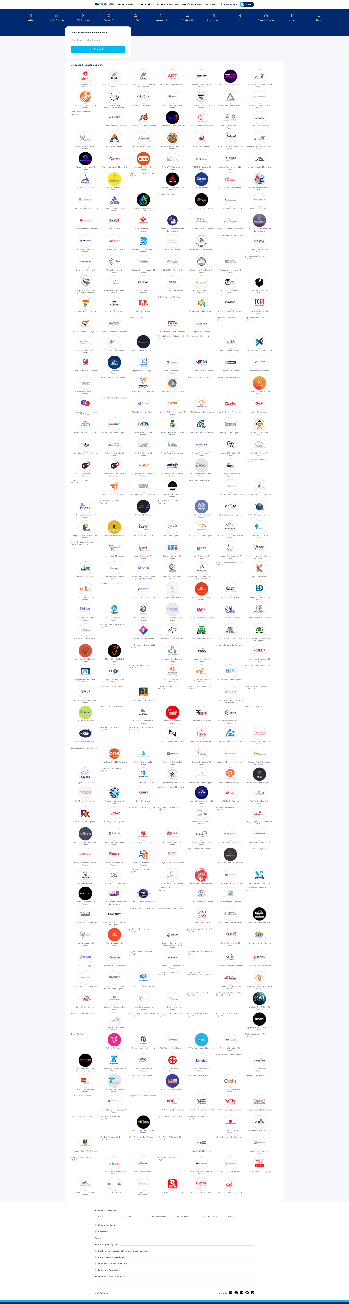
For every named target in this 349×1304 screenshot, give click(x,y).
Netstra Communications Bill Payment (230, 722)
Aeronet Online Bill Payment (143, 146)
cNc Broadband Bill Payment (230, 1192)
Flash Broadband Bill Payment (199, 377)
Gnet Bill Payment (259, 412)
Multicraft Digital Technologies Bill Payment (114, 106)
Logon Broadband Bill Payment (143, 619)
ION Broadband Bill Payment (230, 515)
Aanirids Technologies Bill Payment (230, 127)
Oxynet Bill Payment (85, 782)
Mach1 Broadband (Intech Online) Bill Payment (82, 543)
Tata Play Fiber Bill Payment (230, 84)
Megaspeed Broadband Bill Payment (143, 475)
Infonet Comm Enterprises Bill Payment (230, 536)
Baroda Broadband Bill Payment (85, 250)
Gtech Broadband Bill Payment (85, 475)
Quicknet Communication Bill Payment (201, 802)
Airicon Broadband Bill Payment (85, 168)
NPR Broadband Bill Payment (112, 686)
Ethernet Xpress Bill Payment (259, 350)
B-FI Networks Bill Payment (230, 208)
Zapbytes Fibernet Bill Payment (85, 1193)
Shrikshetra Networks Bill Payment (139, 930)
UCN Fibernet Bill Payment (172, 1089)
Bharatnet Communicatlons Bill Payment (172, 230)
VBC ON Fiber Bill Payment (172, 1110)
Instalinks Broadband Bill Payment (201, 516)
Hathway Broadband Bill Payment (172, 475)
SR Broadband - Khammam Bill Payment (114, 903)
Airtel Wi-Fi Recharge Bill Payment (172, 168)
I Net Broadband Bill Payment (230, 494)
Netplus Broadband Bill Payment (172, 722)
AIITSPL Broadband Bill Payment (201, 168)
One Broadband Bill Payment (114, 762)
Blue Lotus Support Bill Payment (229, 235)
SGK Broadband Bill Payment (201, 883)
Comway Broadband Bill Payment (114, 291)
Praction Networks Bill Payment (114, 802)
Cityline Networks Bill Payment (114, 271)
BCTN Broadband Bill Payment (143, 230)
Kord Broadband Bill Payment (172, 597)
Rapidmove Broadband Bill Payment (85, 843)
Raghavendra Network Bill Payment (169, 808)
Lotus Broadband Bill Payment (172, 619)
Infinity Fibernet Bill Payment (201, 535)
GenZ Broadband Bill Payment (143, 454)
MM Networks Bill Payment (85, 638)
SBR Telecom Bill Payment (114, 883)
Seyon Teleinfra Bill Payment (230, 922)
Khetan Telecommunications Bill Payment (229, 563)
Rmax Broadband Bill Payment (114, 864)
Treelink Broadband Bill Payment (259, 1070)
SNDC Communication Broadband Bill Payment (114, 987)
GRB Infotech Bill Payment (85, 432)
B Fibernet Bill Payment (259, 208)
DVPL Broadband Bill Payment (170, 297)
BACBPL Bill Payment (114, 229)
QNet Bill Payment (143, 801)
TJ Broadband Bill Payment (143, 1048)
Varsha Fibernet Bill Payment (259, 1110)
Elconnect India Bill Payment (143, 350)
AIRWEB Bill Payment (201, 146)
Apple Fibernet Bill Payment (230, 187)
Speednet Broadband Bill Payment (230, 987)
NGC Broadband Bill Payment (257, 665)
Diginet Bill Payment (201, 332)
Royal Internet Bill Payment (198, 849)
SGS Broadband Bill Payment (259, 922)
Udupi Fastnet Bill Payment (256, 1075)
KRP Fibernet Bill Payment (85, 576)
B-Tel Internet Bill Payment (85, 229)
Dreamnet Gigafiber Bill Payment (85, 351)
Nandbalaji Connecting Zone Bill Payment (199, 687)
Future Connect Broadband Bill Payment (85, 413)
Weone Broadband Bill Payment (259, 1152)
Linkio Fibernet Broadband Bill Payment (259, 85)
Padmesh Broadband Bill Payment (110, 769)
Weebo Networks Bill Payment (228, 1137)
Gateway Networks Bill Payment (114, 454)
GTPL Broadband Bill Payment (143, 433)
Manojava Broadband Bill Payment (85, 660)
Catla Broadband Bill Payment (259, 250)
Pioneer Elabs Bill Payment (230, 782)
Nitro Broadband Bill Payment (230, 741)
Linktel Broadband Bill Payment (85, 619)
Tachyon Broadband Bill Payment (230, 1049)
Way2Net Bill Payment (201, 1151)
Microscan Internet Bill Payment (172, 680)
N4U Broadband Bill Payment (230, 679)
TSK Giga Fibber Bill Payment (172, 1048)
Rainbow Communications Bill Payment (228, 808)
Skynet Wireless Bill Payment (230, 966)
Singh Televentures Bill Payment (230, 944)
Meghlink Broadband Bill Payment (85, 680)
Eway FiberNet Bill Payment (85, 371)
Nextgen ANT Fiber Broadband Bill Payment (142, 728)
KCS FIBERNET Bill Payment (143, 597)
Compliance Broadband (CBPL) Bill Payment (85, 291)
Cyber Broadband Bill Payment (259, 291)
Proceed (98, 49)
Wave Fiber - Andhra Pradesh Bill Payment (141, 1138)
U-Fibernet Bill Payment (81, 1096)
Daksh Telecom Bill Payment (85, 332)
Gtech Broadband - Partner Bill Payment (114, 475)
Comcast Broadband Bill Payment (255, 257)
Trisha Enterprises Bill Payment (85, 1090)
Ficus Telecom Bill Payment (172, 391)
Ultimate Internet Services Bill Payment (114, 1111)
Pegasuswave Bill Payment (172, 782)
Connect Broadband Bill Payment (172, 106)
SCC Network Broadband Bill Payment (141, 870)
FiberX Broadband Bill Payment (113, 377)
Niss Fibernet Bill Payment (201, 741)
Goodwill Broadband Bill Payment (230, 454)
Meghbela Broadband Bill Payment (259, 660)
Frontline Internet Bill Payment (229, 377)
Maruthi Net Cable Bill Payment (114, 660)
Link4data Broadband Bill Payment (259, 598)
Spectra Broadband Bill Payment (85, 903)
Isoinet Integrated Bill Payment (172, 557)
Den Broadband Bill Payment (172, 332)
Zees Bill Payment (114, 1192)
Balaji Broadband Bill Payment (230, 229)
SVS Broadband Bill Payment (85, 922)
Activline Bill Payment (259, 126)
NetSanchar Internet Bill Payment (143, 722)
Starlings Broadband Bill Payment (114, 1028)
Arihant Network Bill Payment (85, 208)
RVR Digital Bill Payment (114, 821)
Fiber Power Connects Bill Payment (85, 392)
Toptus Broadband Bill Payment (229, 1054)
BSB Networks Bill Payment (201, 229)
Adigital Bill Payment (114, 146)
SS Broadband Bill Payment (201, 902)
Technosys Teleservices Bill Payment (114, 1070)
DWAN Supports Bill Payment (230, 311)
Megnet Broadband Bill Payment (114, 680)
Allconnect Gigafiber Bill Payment (259, 106)
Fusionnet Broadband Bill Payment (259, 392)
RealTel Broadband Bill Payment (259, 802)
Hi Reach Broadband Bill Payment (201, 475)
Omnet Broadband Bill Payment (84, 748)
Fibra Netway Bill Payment (143, 391)
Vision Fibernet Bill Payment (259, 1130)
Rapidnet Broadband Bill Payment (114, 843)
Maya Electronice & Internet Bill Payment (142, 646)
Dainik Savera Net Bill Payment (259, 312)
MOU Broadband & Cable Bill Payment (112, 625)
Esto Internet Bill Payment (198, 336)
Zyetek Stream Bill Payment (201, 1192)
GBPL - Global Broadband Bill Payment (172, 413)
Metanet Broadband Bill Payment (139, 666)
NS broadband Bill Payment (143, 700)
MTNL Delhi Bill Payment (201, 638)
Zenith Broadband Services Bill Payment (143, 1193)
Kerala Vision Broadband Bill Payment (172, 577)
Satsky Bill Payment (201, 922)
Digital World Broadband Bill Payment (227, 319)
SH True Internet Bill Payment (230, 883)
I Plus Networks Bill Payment (259, 494)
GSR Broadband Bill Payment (114, 432)
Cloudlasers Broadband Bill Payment (201, 271)
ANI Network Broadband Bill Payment (82, 113)
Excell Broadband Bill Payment (114, 372)
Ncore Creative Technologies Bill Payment (257, 687)
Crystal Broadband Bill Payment (201, 291)
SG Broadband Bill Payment (172, 883)
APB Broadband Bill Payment (172, 126)
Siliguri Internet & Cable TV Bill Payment (200, 930)
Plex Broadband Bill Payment (259, 782)
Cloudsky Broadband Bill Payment (230, 271)
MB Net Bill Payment (230, 618)
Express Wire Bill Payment (143, 371)
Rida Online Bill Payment (259, 842)
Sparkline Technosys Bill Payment (168, 973)
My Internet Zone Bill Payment (201, 680)
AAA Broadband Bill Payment (230, 105)
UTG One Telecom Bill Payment (230, 1090)
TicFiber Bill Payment (114, 1048)
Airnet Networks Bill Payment (114, 167)
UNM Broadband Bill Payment (199, 1075)
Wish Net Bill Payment (143, 1171)
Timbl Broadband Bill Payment (201, 1070)
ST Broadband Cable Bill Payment (255, 889)
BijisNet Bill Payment (172, 249)
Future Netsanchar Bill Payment (113, 398)
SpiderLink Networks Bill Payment (114, 1008)
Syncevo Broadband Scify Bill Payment (259, 1028)
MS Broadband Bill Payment (143, 638)
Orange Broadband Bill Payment (201, 763)
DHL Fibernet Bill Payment (85, 311)
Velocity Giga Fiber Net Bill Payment (143, 1131)
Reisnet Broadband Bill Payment (201, 843)
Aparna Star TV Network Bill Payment (172, 188)
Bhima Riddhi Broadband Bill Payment (143, 250)
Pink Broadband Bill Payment (201, 782)
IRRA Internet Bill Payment (259, 515)
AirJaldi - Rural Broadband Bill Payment (230, 147)
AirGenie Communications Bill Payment (259, 147)
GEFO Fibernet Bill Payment (230, 412)
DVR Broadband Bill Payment (201, 311)
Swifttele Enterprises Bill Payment (197, 1014)
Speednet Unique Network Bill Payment (259, 987)
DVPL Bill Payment (143, 311)
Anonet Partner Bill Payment (114, 126)
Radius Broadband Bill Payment (142, 807)
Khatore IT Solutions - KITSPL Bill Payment (201, 577)
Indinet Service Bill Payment (114, 535)
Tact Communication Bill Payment (255, 1035)
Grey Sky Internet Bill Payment (259, 454)
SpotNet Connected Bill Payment (172, 1008)
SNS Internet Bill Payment (259, 883)
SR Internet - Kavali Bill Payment (167, 889)
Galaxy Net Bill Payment (230, 432)
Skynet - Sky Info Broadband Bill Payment (141, 953)
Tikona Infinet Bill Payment (143, 105)
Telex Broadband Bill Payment (143, 1070)
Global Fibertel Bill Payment (172, 453)
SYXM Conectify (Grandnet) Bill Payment (114, 923)
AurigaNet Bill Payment (167, 194)
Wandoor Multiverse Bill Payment (110, 1138)
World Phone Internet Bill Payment (168, 1158)
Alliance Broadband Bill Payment (201, 85)
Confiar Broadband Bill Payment (143, 291)
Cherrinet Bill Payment (85, 270)
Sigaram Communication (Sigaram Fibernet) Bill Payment (172, 945)
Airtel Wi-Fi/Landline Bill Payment (85, 85)
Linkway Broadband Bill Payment (114, 619)
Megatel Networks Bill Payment (229, 645)
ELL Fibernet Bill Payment (114, 350)
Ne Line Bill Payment (85, 721)
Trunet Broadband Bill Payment (114, 1090)
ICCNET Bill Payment (143, 515)
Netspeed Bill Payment (201, 721)
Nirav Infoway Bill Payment (172, 741)
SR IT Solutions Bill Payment (143, 902)
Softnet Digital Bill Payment (143, 986)
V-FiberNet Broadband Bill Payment (198, 1117)
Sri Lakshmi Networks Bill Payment (197, 994)
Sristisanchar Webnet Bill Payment (259, 1008)
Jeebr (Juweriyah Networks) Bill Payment (259, 557)
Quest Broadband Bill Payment (171, 787)
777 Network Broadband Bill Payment (201, 106)
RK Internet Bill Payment (85, 821)
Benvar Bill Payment (114, 249)
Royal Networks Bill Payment (230, 863)
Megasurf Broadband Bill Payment (201, 660)
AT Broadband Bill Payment (201, 126)
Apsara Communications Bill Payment (259, 188)
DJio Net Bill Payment (114, 311)
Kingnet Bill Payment (259, 576)
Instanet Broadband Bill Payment (259, 536)
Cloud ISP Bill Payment (172, 270)
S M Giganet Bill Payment (255, 849)
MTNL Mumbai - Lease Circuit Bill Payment (259, 639)
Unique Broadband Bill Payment (142, 1096)
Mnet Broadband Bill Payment (201, 618)
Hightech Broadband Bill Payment (81, 481)
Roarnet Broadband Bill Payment (143, 864)
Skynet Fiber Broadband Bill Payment (172, 967)
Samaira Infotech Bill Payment (141, 908)
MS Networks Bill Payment (172, 638)
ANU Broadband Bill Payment (143, 126)
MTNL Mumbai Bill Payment (230, 638)
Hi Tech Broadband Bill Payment (230, 475)
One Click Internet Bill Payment (143, 763)
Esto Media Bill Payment (230, 350)
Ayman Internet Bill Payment (201, 208)
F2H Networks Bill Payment (201, 371)
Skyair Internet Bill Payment (114, 966)
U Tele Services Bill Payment (141, 1075)
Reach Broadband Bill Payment (172, 843)
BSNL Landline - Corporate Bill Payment (143, 85)
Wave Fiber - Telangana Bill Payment (169, 1138)
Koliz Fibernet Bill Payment (111, 583)
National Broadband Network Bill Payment (230, 701)
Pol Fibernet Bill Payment (85, 801)
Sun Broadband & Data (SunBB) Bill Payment (142, 1014)
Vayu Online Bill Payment (81, 1116)
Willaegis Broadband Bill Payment (81, 1158)
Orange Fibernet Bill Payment (230, 762)
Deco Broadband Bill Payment (114, 332)
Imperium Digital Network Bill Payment (85, 536)
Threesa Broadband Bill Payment (172, 1070)
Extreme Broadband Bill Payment (172, 372)
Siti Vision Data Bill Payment (259, 943)
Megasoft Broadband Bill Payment (172, 660)
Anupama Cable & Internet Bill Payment (142, 174)
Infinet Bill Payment (172, 535)
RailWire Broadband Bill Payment (201, 822)
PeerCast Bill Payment (143, 782)
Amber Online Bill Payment (259, 167)
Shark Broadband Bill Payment (85, 944)
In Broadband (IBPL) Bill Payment (110, 502)
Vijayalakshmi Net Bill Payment (230, 1131)
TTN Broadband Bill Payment (201, 1048)
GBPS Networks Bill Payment (201, 412)
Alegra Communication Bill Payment (230, 168)
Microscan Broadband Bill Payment (85, 106)
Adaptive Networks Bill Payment (85, 147)
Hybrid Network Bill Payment (143, 494)
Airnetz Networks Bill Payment (143, 168)
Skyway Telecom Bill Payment (259, 966)
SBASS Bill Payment (85, 883)
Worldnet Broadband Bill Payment (201, 1172)
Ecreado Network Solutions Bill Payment (171, 337)
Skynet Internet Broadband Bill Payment (200, 953)
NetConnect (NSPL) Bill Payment (167, 687)
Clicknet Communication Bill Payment (143, 271)
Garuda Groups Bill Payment (85, 453)
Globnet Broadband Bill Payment (201, 454)
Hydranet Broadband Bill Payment (172, 495)
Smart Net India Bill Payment (85, 986)
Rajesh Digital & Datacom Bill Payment (259, 822)
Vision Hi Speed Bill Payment (85, 1151)
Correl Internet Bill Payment (172, 290)
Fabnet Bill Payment (230, 371)
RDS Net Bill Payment (230, 801)
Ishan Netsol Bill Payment (114, 556)
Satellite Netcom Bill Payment (170, 908)
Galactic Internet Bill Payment (201, 432)
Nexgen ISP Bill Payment (85, 741)
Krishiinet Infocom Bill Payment (201, 598)
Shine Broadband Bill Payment (114, 944)
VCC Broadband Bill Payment (201, 1110)
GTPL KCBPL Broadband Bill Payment (172, 433)
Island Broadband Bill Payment (143, 557)
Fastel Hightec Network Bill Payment (256, 460)
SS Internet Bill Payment (230, 902)
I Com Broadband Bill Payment (200, 480)
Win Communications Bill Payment (114, 1172)
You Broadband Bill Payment (259, 1171)
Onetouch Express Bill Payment (172, 763)
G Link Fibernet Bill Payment (143, 412)
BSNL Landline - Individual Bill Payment (114, 85)
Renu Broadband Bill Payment (230, 842)
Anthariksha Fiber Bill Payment (114, 188)
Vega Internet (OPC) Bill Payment (110, 1117)
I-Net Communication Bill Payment (85, 516)
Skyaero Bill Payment (85, 966)
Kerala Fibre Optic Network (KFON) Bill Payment (143, 577)
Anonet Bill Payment (85, 187)
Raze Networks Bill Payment (143, 842)
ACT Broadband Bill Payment (172, 84)
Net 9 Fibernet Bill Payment (111, 707)
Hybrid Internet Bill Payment (114, 494)
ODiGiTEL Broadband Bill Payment (259, 742)
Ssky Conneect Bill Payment (83, 1013)
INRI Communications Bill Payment (168, 502)
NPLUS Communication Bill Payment (85, 701)
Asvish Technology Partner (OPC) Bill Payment (143, 209)
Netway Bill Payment (253, 707)
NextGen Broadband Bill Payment (110, 728)
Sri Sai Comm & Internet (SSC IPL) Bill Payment (228, 994)
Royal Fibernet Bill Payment (172, 863)
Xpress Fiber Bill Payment (230, 1171)
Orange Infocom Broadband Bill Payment (259, 763)
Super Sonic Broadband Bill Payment (169, 1014)
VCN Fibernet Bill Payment (230, 1110)
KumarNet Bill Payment (230, 597)
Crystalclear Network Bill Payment (230, 291)
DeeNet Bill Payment (137, 318)
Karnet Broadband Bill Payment (114, 577)
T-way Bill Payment (79, 1034)
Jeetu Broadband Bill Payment (201, 557)
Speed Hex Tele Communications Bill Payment (199, 973)
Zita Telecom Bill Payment (172, 1192)
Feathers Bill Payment (259, 371)
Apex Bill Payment (201, 187)
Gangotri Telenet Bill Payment (259, 433)
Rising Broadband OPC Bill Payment (85, 864)
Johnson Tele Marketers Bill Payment (230, 557)
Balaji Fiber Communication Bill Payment (259, 230)
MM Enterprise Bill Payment (259, 618)
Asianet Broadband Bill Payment (114, 209)
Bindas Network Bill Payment (201, 249)
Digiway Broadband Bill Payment (254, 319)
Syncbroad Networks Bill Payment (226, 1014)
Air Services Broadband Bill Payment (172, 147)
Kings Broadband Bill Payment (85, 598)
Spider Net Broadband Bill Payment (143, 1008)
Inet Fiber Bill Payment (143, 535)
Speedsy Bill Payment (85, 1007)
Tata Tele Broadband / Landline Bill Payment (85, 1070)
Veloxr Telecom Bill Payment (170, 1116)
